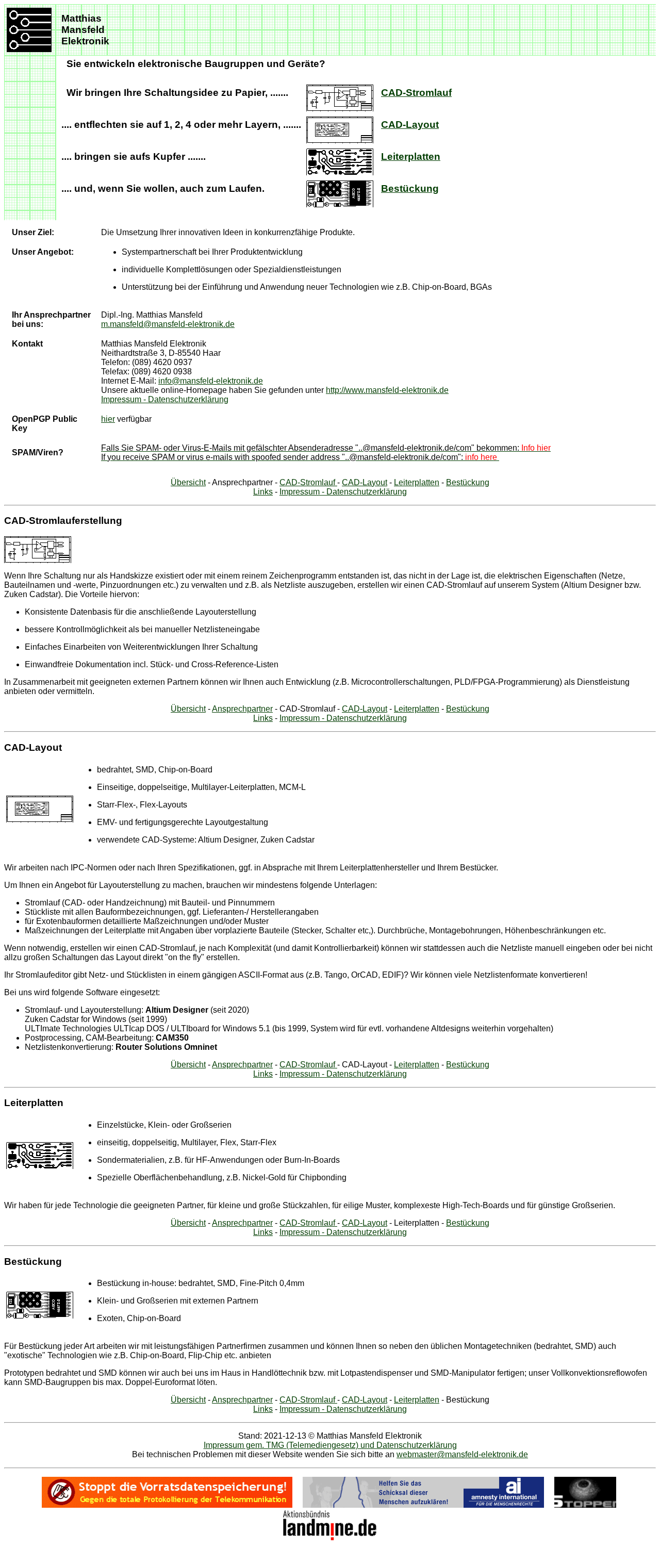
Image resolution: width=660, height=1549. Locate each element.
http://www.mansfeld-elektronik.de (387, 390)
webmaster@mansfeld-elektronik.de (462, 1454)
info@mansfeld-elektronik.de (210, 380)
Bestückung (410, 188)
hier (108, 419)
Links (263, 491)
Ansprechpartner (242, 708)
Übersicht (188, 482)
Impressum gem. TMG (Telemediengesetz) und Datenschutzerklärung (330, 1445)
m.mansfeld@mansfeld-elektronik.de (168, 324)
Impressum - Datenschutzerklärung (164, 399)
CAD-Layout (410, 124)
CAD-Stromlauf (416, 92)
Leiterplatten (410, 156)
